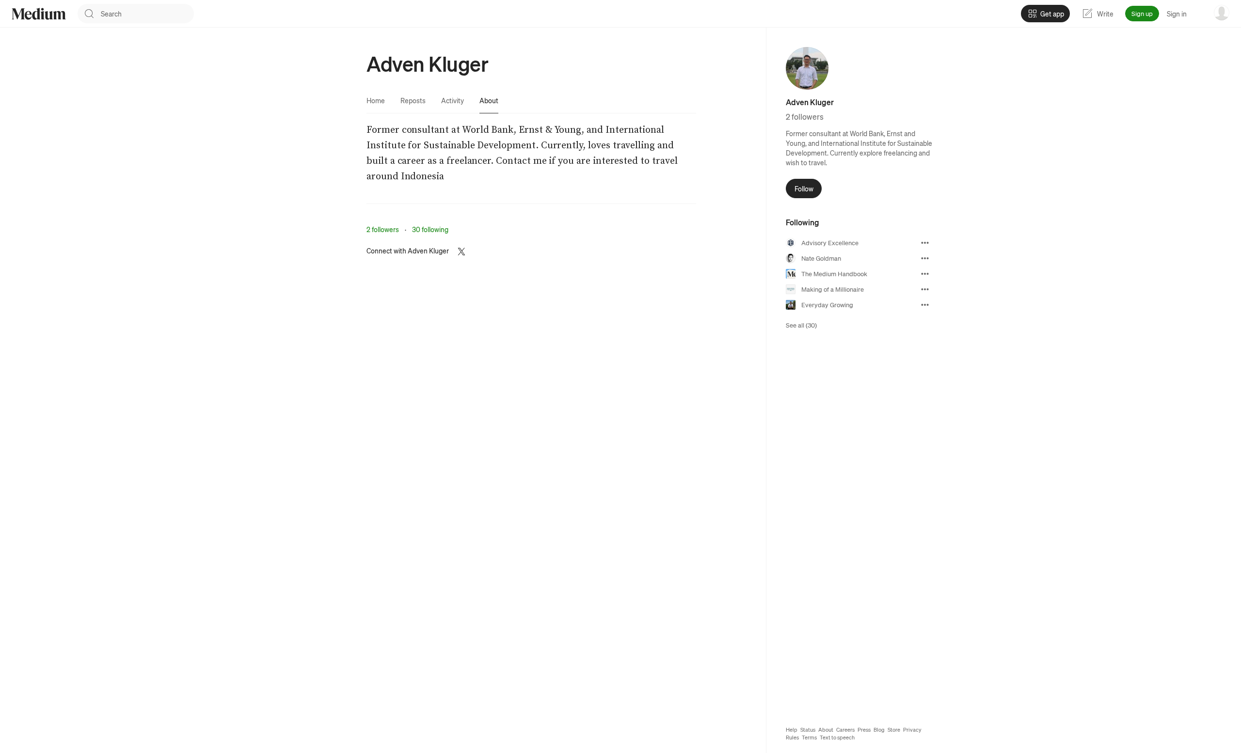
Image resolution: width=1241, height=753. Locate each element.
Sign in (1177, 13)
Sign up (1142, 13)
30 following (430, 229)
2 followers (382, 229)
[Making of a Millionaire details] (925, 289)
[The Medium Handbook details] (925, 274)
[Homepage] (39, 14)
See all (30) (801, 325)
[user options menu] (1221, 12)
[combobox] (147, 13)
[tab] (375, 100)
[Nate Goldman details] (925, 258)
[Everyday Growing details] (925, 305)
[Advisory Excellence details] (925, 243)
